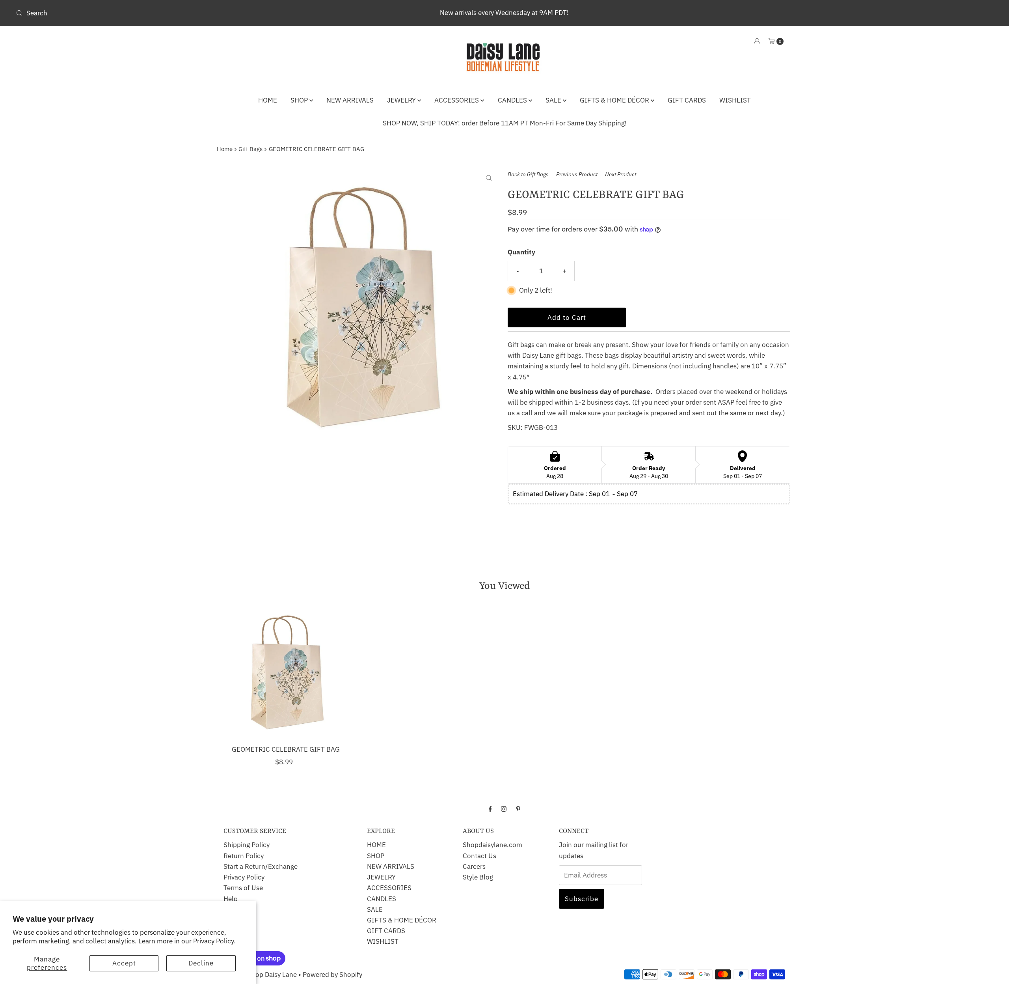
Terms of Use (243, 887)
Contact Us (479, 855)
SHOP (299, 100)
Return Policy (243, 855)
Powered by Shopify (332, 974)
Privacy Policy (243, 877)
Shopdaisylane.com (492, 844)
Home (225, 149)
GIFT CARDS (687, 100)
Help (230, 898)
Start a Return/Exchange (260, 866)
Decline (201, 963)
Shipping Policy (246, 844)
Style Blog (478, 877)
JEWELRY (402, 100)
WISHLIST (735, 100)
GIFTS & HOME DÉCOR (615, 100)
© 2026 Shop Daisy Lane (260, 974)
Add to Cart (566, 317)
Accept (124, 963)
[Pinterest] (518, 808)
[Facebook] (490, 808)
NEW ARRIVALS (350, 100)
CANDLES (513, 100)
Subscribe (581, 898)
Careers (474, 866)
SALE (554, 100)
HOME (267, 100)
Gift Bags (250, 149)
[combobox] (174, 13)
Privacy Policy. (214, 941)
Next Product (620, 174)
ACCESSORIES (457, 100)
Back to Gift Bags (528, 174)
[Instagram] (503, 808)
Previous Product (577, 174)
